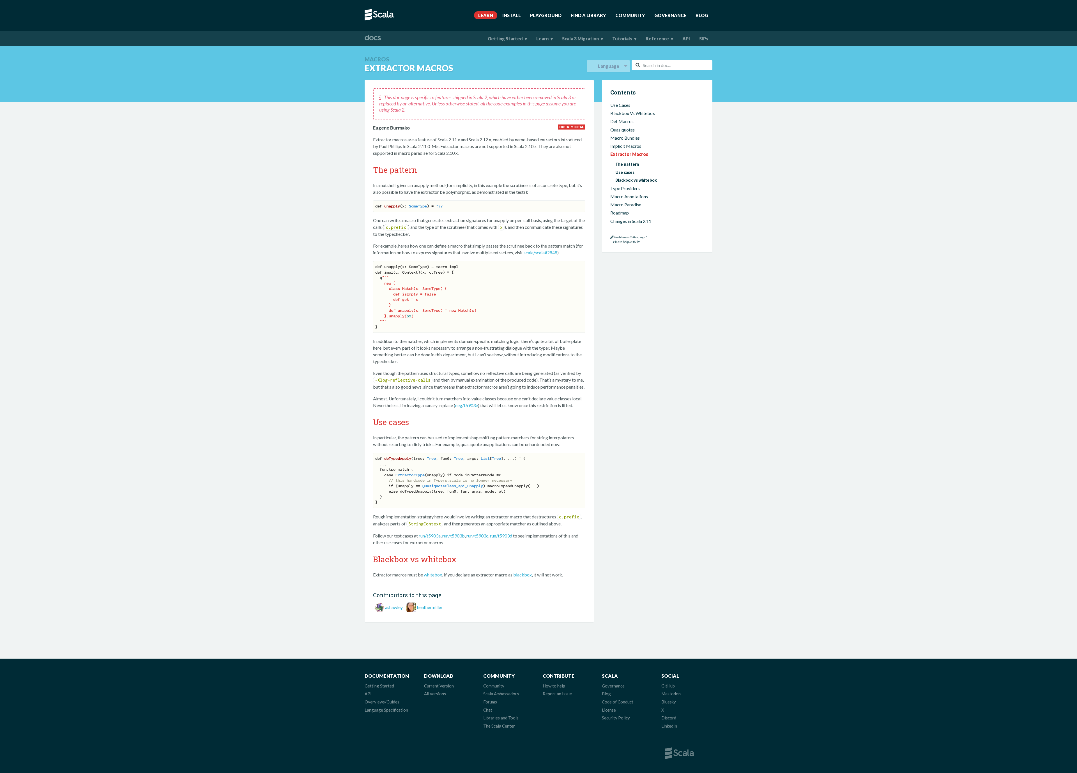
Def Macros (622, 121)
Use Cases (620, 105)
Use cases (624, 172)
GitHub (668, 685)
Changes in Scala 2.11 (630, 221)
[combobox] (672, 65)
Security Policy (616, 717)
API (686, 38)
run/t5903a (430, 535)
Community (630, 15)
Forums (490, 701)
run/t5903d (501, 535)
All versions (435, 693)
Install (511, 15)
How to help (554, 685)
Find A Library (588, 15)
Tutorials (622, 38)
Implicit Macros (625, 146)
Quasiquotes (622, 129)
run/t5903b (453, 535)
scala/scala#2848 (540, 252)
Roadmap (619, 213)
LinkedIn (669, 725)
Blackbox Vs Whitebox (632, 113)
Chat (487, 709)
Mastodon (671, 693)
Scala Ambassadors (501, 693)
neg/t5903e (466, 405)
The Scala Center (499, 725)
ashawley (394, 607)
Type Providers (625, 188)
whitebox (433, 574)
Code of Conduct (617, 701)
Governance (670, 15)
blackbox (522, 574)
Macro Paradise (625, 204)
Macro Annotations (629, 196)
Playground (545, 15)
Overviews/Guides (382, 701)
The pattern (627, 164)
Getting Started (505, 38)
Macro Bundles (625, 137)
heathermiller (430, 607)
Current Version (439, 685)
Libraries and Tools (501, 717)
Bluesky (668, 701)
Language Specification (386, 709)
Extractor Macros (629, 154)
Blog (702, 15)
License (609, 709)
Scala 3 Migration (580, 38)
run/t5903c (477, 535)
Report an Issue (557, 693)
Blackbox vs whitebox (636, 180)
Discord (668, 717)
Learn (485, 15)
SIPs (703, 38)
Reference (657, 38)
